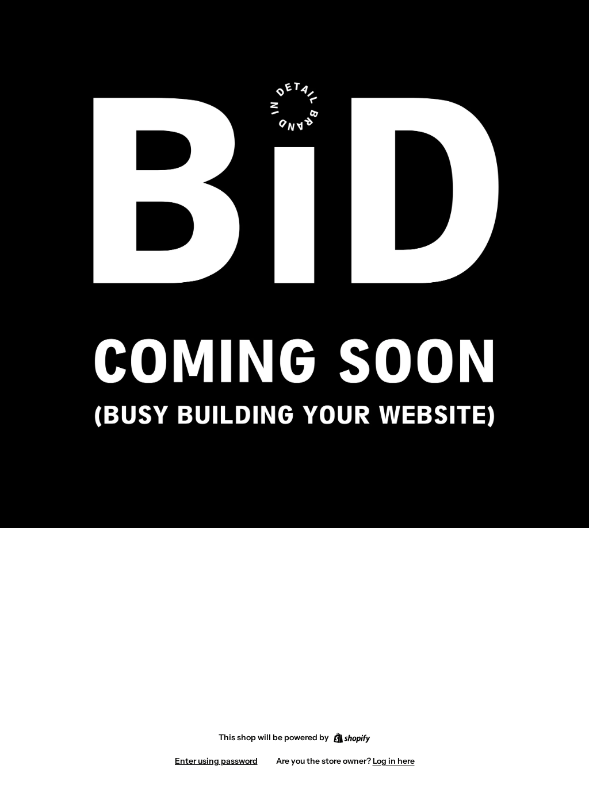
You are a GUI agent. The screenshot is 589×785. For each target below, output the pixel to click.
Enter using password (216, 761)
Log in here (394, 761)
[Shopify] (352, 738)
